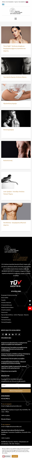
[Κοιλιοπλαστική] (16, 149)
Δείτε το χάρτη (5, 415)
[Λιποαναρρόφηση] (16, 119)
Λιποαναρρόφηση (8, 129)
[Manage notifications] (3, 456)
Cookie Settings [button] (6, 456)
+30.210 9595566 (6, 404)
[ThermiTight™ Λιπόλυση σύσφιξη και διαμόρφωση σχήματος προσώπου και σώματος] (16, 35)
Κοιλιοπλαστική (7, 160)
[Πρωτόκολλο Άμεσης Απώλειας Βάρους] (16, 66)
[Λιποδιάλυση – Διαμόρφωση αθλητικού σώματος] (16, 211)
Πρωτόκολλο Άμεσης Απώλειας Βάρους (15, 77)
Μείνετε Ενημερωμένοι (16, 390)
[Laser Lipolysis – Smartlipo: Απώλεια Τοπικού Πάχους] (16, 180)
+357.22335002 (21, 1)
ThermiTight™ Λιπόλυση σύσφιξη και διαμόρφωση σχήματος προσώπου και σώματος (14, 48)
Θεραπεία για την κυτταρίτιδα (9, 371)
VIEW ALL (29, 341)
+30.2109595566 (10, 1)
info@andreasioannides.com (13, 406)
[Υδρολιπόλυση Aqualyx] (16, 92)
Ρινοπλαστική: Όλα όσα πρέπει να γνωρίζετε (12, 358)
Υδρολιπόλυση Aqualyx (10, 103)
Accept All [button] (15, 456)
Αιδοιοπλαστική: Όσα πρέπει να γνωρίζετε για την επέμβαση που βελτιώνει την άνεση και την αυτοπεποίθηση (14, 349)
